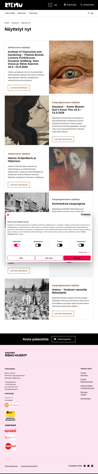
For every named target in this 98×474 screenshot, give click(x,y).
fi (50, 5)
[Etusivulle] (19, 5)
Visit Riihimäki (85, 399)
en (55, 5)
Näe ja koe (22, 13)
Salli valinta (49, 258)
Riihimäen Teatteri (84, 393)
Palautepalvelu (66, 340)
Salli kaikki (77, 258)
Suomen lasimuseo (84, 374)
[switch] (38, 245)
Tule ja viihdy (10, 13)
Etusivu (7, 23)
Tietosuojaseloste (11, 466)
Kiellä (21, 258)
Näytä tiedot (83, 252)
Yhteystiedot (88, 5)
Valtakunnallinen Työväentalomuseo (86, 387)
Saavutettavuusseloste (29, 466)
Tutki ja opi (33, 13)
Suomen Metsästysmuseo (86, 380)
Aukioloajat (71, 5)
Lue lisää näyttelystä (19, 88)
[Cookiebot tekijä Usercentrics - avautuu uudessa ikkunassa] (82, 214)
